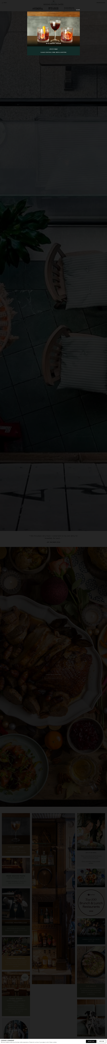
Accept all (91, 1041)
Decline (101, 1041)
